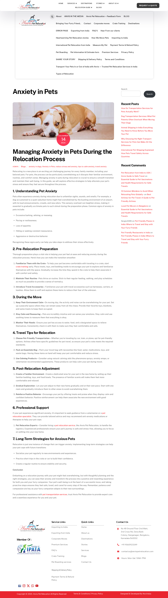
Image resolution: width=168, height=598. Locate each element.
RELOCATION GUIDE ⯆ (83, 7)
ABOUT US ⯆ (114, 3)
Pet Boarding (62, 52)
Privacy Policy (127, 52)
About (58, 16)
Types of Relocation (65, 74)
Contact (87, 23)
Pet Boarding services (61, 562)
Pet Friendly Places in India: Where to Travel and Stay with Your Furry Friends (137, 224)
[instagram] (24, 585)
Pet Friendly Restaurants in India (135, 232)
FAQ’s (54, 550)
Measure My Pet (100, 45)
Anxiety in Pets (48, 166)
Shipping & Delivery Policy (90, 59)
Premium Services (110, 52)
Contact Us (86, 562)
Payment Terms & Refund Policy (124, 45)
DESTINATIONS (86, 3)
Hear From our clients (110, 31)
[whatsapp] (32, 585)
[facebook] (19, 585)
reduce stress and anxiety (66, 166)
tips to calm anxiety (86, 166)
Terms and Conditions (114, 59)
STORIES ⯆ (100, 3)
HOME (61, 3)
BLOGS (99, 7)
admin (15, 166)
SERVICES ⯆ (72, 3)
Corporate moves (102, 23)
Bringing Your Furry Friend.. (68, 23)
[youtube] (36, 585)
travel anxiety (101, 166)
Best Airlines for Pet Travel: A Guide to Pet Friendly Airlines (137, 197)
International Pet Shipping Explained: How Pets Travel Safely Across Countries (137, 153)
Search (124, 89)
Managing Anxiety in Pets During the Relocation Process (62, 155)
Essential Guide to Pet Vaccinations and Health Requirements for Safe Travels (136, 182)
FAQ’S (95, 31)
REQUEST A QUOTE (148, 5)
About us (85, 533)
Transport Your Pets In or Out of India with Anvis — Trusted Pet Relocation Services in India (96, 66)
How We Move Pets (100, 38)
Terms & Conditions (81, 594)
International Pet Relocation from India (73, 45)
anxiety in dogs (35, 166)
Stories (84, 544)
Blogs (23, 166)
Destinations (133, 23)
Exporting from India (80, 31)
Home (84, 527)
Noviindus (147, 594)
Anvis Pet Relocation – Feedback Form (103, 16)
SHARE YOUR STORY (65, 59)
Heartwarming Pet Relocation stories (72, 38)
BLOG (126, 16)
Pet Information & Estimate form (84, 52)
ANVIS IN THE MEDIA (73, 16)
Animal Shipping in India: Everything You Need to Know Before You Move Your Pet (137, 131)
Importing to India (120, 38)
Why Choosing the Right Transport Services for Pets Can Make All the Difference (136, 142)
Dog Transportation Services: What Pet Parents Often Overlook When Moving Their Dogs (138, 119)
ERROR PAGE (62, 31)
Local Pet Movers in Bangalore (134, 206)
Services (85, 550)
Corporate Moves (59, 539)
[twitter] (28, 585)
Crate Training (119, 23)
